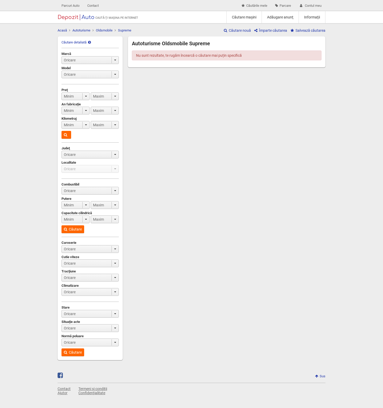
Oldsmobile (104, 30)
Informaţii (312, 17)
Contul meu (313, 6)
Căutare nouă (240, 30)
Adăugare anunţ (280, 17)
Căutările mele (256, 6)
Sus (322, 376)
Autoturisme (81, 30)
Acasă (62, 30)
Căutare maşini (244, 17)
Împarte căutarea (273, 30)
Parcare (285, 6)
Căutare (75, 229)
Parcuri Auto (70, 6)
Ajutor (62, 393)
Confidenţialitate (91, 393)
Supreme (124, 30)
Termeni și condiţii (92, 389)
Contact (93, 6)
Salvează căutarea (310, 30)
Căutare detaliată (74, 42)
